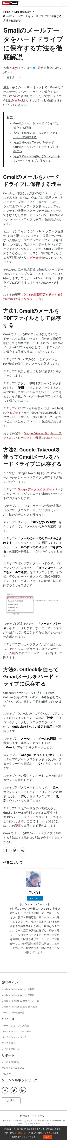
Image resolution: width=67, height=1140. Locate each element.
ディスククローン (11, 1049)
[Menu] (62, 3)
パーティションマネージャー (16, 1031)
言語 (10, 1100)
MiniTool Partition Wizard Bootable (19, 1006)
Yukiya (14, 67)
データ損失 (37, 257)
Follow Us (36, 898)
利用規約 (25, 1115)
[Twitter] (34, 68)
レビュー (6, 1073)
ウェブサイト (15, 412)
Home (6, 11)
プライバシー (39, 1115)
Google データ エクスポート (36, 489)
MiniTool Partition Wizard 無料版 (18, 989)
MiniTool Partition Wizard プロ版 (18, 995)
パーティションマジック (14, 1037)
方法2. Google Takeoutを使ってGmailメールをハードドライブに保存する (36, 147)
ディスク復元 (8, 1043)
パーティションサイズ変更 (15, 1025)
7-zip (12, 653)
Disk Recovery (22, 11)
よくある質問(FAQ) (11, 1062)
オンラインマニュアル (13, 1067)
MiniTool (17, 100)
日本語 (10, 77)
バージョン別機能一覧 (13, 1012)
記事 (18, 825)
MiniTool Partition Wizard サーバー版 (20, 1001)
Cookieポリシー (22, 1133)
